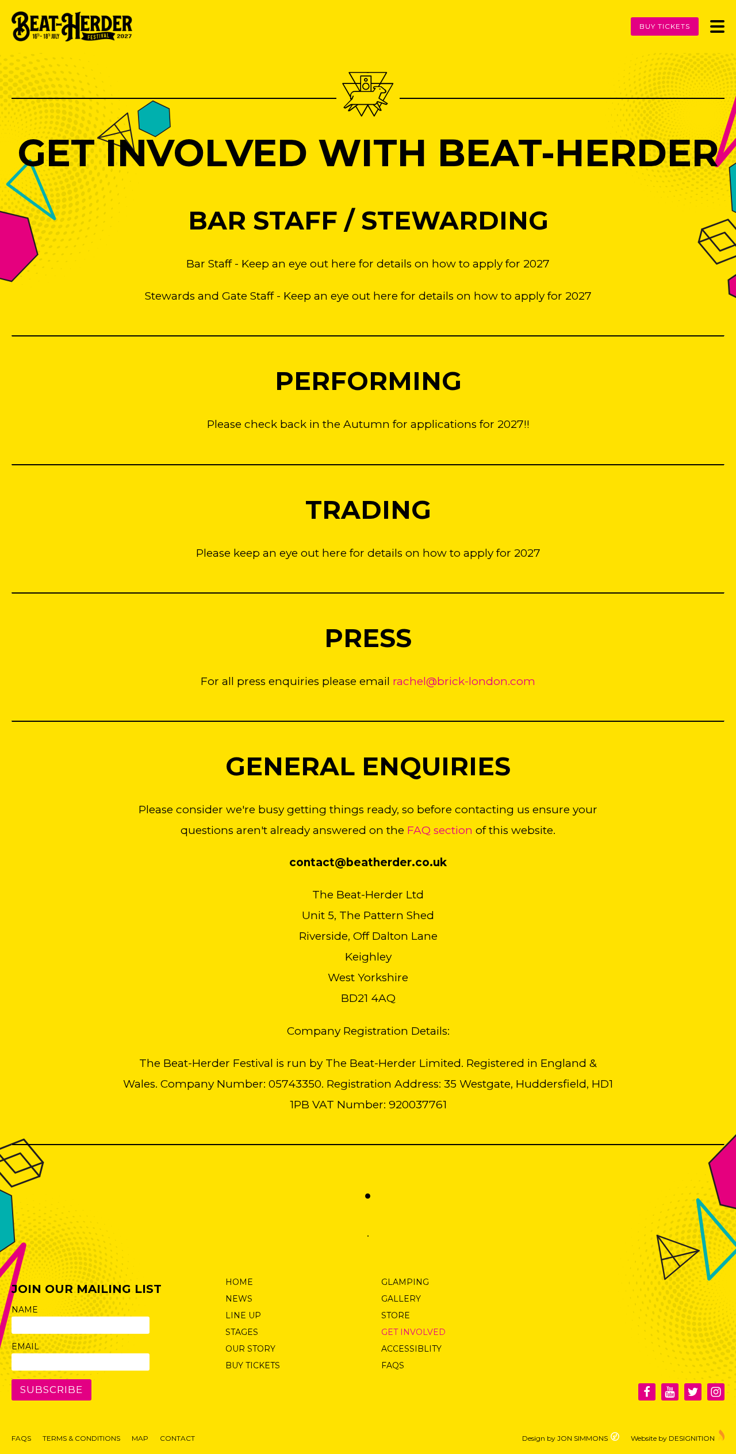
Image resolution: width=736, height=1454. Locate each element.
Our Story (250, 1349)
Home (239, 1282)
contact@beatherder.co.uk (368, 862)
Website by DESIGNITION (673, 1438)
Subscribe (51, 1389)
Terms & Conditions (81, 1438)
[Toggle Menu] (717, 26)
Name (25, 1310)
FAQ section (440, 830)
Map (140, 1438)
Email (25, 1346)
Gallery (401, 1299)
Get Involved (413, 1332)
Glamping (405, 1282)
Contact (177, 1438)
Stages (241, 1332)
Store (395, 1315)
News (238, 1299)
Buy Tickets (664, 26)
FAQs (392, 1365)
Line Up (243, 1315)
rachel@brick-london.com (464, 681)
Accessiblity (411, 1349)
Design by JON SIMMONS (565, 1438)
